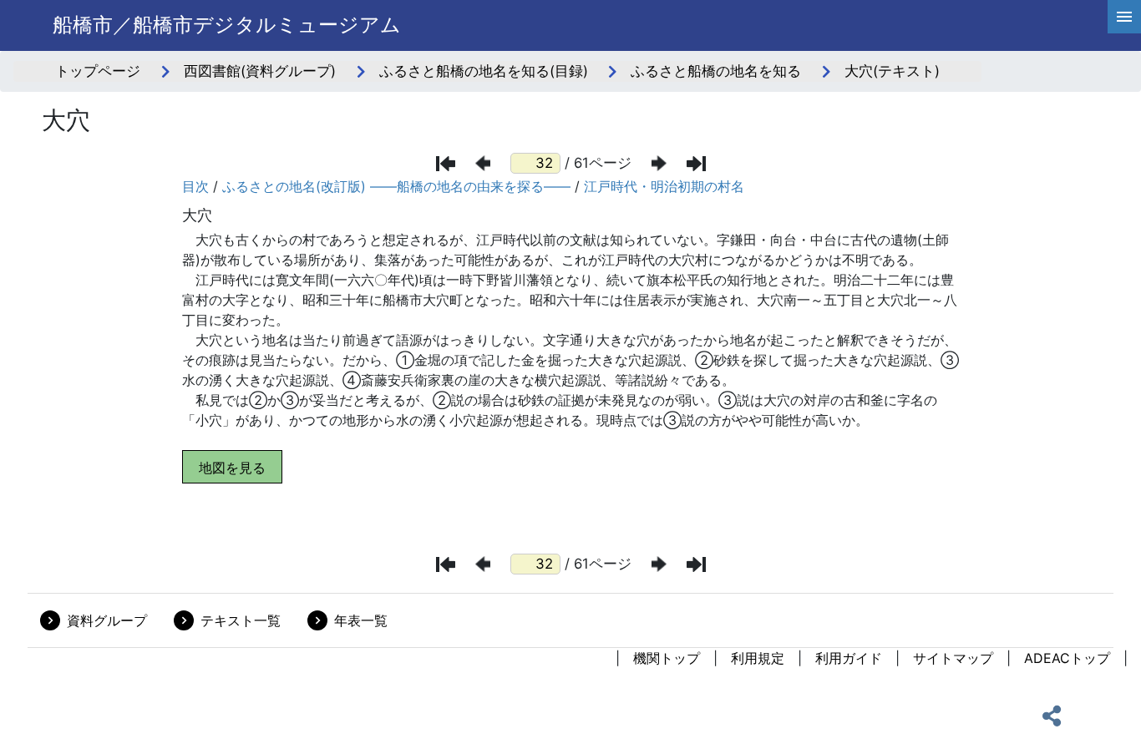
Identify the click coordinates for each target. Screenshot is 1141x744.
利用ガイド (848, 658)
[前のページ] (482, 163)
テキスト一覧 (240, 620)
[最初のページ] (445, 163)
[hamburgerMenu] (1124, 16)
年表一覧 (361, 620)
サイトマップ (953, 658)
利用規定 (757, 658)
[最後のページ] (696, 163)
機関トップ (666, 658)
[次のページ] (659, 163)
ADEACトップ (1067, 658)
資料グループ (107, 620)
